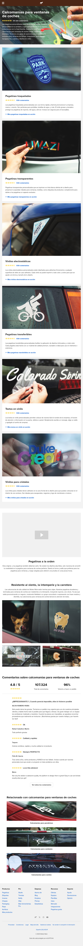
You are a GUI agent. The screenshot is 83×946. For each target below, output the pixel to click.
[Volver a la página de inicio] (41, 3)
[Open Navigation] (3, 3)
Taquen (15, 742)
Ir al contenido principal (1, 1)
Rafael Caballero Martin (20, 729)
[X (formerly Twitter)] (39, 917)
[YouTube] (47, 917)
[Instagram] (43, 917)
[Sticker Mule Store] (36, 917)
